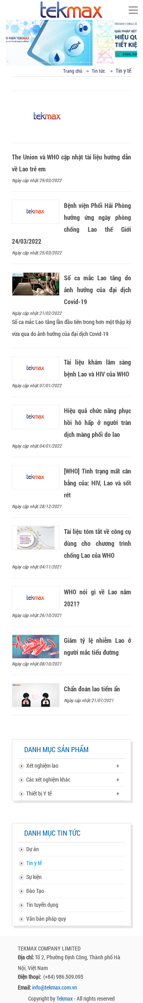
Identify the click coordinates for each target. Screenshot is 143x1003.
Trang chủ (72, 71)
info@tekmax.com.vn (54, 987)
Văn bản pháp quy (46, 918)
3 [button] (83, 52)
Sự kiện (34, 877)
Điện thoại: (30, 976)
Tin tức (98, 71)
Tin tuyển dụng (42, 904)
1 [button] (60, 52)
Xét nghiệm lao (42, 765)
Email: (25, 987)
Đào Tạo (35, 890)
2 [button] (71, 52)
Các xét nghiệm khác (48, 779)
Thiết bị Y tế (39, 793)
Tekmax (64, 998)
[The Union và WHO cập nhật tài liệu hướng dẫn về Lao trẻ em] (71, 87)
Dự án (32, 849)
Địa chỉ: (26, 957)
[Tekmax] (71, 9)
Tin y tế (34, 863)
